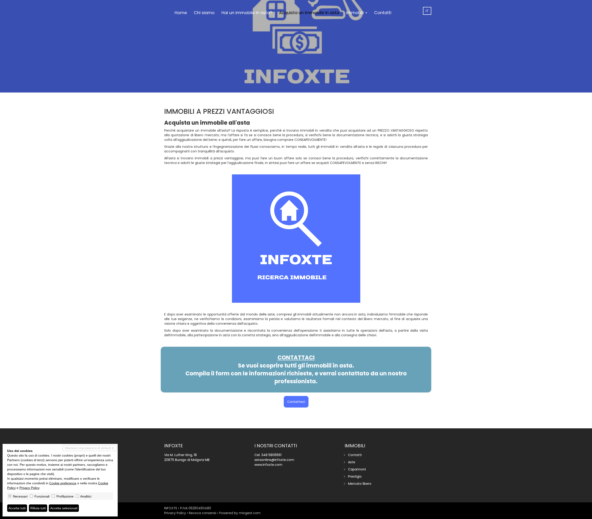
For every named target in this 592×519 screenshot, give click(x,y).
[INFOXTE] (167, 0)
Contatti (382, 12)
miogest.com (250, 513)
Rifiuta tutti (38, 508)
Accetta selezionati (63, 508)
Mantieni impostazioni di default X (89, 448)
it (427, 11)
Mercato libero (359, 483)
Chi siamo (204, 12)
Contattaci (296, 401)
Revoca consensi (202, 513)
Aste (351, 462)
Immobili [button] (355, 12)
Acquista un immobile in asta (309, 12)
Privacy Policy (175, 513)
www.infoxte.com (268, 464)
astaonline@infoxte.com (274, 459)
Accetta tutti (17, 508)
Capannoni (357, 469)
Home (181, 12)
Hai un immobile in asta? (247, 12)
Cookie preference (62, 483)
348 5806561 (271, 455)
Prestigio (355, 476)
